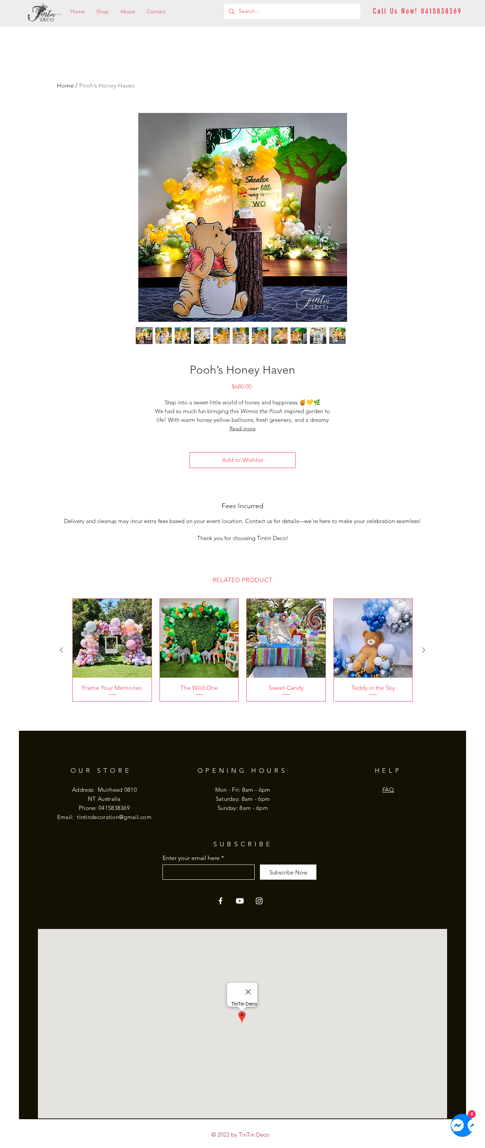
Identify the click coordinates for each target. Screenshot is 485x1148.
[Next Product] (423, 650)
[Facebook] (220, 900)
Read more (243, 428)
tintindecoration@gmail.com (114, 817)
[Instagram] (259, 900)
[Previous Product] (61, 650)
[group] (242, 650)
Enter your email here (191, 858)
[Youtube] (239, 900)
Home (65, 85)
